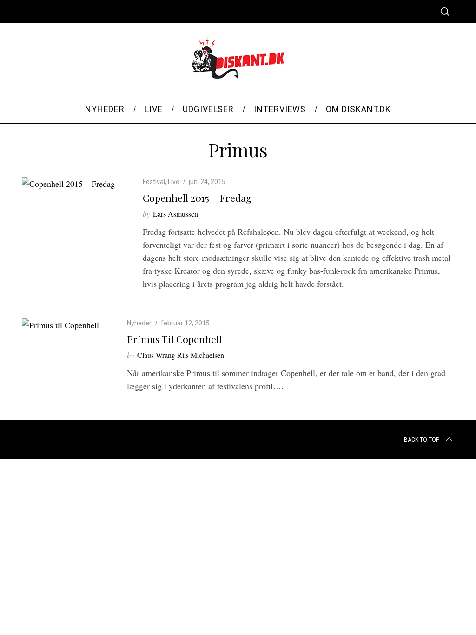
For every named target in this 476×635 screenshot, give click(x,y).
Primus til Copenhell (174, 338)
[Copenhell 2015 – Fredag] (68, 183)
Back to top (421, 440)
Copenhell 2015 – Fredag (197, 197)
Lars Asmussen (175, 213)
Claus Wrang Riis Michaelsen (180, 355)
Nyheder (139, 323)
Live (173, 181)
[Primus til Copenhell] (60, 324)
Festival (154, 181)
